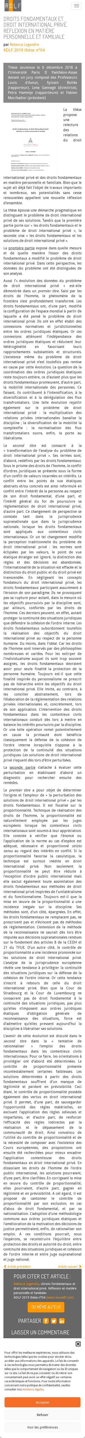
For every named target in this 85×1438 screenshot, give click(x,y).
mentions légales (33, 1389)
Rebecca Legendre (24, 44)
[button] (78, 1344)
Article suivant (68, 1266)
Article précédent (19, 1266)
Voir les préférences (42, 1427)
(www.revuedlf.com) (59, 1297)
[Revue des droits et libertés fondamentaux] (10, 5)
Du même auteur (46, 1306)
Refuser (42, 1415)
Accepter (42, 1402)
